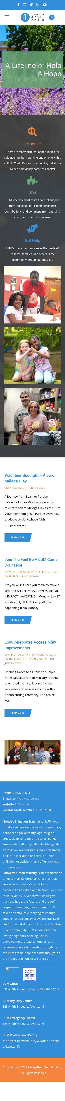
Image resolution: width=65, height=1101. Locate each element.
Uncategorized (15, 487)
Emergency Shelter (44, 654)
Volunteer (32, 144)
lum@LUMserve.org (25, 799)
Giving (9, 659)
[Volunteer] (32, 131)
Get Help (32, 240)
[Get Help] (32, 228)
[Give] (32, 180)
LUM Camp (52, 572)
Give (32, 192)
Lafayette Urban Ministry (21, 572)
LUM (41, 572)
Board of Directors (18, 654)
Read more (17, 537)
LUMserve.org (24, 804)
